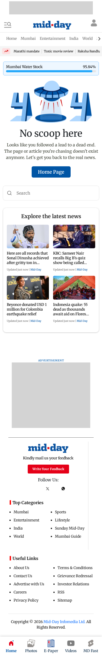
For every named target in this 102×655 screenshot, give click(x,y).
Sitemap (65, 600)
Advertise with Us (29, 584)
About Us (21, 567)
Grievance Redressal (75, 576)
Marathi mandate (26, 51)
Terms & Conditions (75, 567)
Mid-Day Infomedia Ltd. (64, 621)
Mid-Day (35, 269)
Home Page (51, 172)
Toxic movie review (58, 51)
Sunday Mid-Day (69, 528)
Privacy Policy (26, 600)
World (19, 536)
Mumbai (21, 512)
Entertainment (26, 520)
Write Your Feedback (48, 469)
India (18, 528)
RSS (61, 592)
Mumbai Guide (68, 536)
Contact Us (23, 576)
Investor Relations (73, 584)
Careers (20, 592)
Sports (60, 512)
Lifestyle (62, 520)
